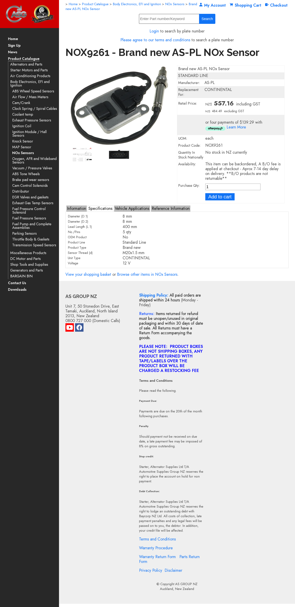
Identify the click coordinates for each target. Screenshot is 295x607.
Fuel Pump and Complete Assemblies (31, 226)
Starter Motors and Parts (29, 70)
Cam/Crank (21, 103)
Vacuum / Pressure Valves (32, 168)
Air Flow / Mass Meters (30, 97)
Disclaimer (173, 570)
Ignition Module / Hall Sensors (29, 133)
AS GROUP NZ (186, 584)
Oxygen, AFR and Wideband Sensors (34, 160)
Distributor (20, 191)
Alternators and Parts (26, 64)
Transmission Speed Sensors (34, 245)
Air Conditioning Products (30, 76)
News (12, 52)
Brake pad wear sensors (30, 180)
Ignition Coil (21, 126)
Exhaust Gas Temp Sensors (32, 203)
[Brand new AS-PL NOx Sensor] (119, 144)
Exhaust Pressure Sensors (31, 120)
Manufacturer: (189, 82)
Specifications (100, 208)
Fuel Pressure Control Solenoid (29, 210)
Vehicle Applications (132, 208)
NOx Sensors (23, 153)
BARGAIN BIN (21, 276)
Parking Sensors (24, 233)
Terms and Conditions (157, 539)
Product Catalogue (24, 59)
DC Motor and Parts (25, 259)
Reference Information (171, 208)
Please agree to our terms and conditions (155, 40)
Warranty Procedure (156, 548)
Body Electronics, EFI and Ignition (30, 83)
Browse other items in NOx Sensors (147, 274)
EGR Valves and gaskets (30, 197)
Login (154, 31)
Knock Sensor (22, 141)
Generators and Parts (26, 270)
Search (207, 19)
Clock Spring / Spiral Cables (34, 109)
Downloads (17, 290)
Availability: (187, 164)
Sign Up (14, 46)
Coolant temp (22, 114)
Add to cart (220, 196)
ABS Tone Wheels (26, 174)
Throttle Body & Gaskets (30, 239)
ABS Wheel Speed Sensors (33, 91)
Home (13, 39)
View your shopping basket (88, 274)
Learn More (236, 127)
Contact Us (17, 283)
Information (76, 208)
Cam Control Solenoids (30, 186)
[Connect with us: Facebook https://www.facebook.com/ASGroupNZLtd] (79, 328)
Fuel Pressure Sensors (29, 218)
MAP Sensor (21, 147)
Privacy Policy (150, 570)
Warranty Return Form (157, 557)
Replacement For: (188, 92)
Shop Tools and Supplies (29, 265)
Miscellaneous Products (28, 253)
